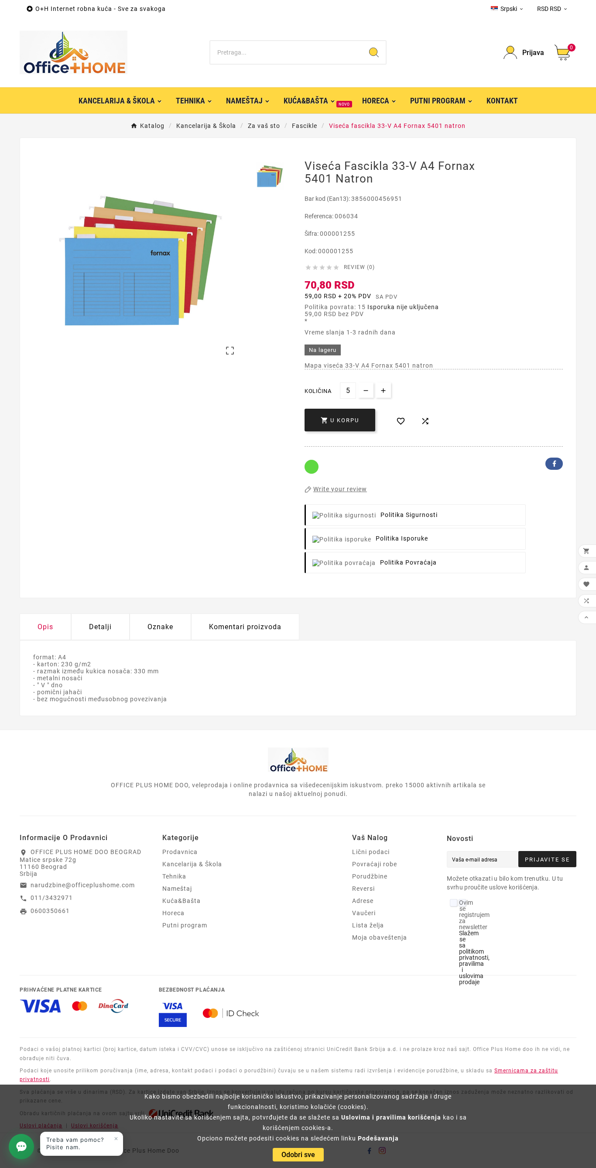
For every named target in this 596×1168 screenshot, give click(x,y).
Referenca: (320, 216)
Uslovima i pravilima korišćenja (391, 1117)
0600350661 (50, 910)
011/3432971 (52, 897)
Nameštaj (177, 888)
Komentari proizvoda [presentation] (245, 627)
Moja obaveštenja (379, 937)
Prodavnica (180, 851)
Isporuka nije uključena (403, 306)
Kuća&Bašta (181, 900)
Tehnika (174, 876)
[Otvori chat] (21, 1146)
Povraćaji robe (374, 864)
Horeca (173, 913)
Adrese (362, 900)
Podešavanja (378, 1138)
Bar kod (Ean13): (328, 198)
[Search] (374, 52)
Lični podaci (371, 851)
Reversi (363, 888)
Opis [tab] (45, 627)
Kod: (311, 251)
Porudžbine (369, 876)
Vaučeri (364, 913)
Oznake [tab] (160, 627)
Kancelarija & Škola (192, 864)
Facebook (554, 464)
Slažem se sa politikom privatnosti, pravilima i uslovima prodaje (474, 957)
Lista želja (368, 925)
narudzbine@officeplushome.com (83, 885)
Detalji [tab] (100, 627)
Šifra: (312, 233)
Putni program (184, 925)
